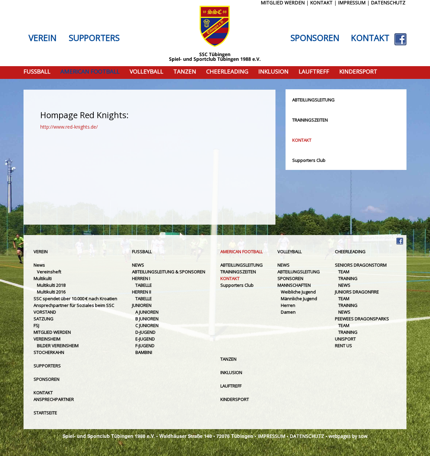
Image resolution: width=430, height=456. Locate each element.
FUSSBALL (37, 72)
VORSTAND (45, 312)
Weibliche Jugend (298, 292)
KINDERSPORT (358, 72)
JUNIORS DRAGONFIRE (357, 292)
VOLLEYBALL (146, 72)
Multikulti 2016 (51, 292)
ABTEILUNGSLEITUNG (313, 100)
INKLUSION (273, 72)
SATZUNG (43, 319)
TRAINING (347, 278)
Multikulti (43, 278)
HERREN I (141, 278)
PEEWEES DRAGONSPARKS (362, 319)
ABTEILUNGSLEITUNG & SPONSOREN (168, 272)
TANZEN (184, 72)
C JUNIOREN (147, 325)
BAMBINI (143, 352)
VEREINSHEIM (47, 339)
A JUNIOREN (147, 312)
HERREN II (141, 292)
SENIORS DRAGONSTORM (361, 265)
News (39, 265)
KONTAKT (370, 38)
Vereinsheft (49, 272)
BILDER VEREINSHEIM (58, 346)
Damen (288, 312)
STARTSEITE (45, 413)
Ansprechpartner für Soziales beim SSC (74, 305)
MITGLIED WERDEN (52, 332)
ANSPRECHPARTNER (54, 399)
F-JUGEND (145, 346)
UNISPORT (345, 339)
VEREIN (42, 38)
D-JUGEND (145, 332)
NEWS (138, 265)
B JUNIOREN (147, 319)
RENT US (343, 346)
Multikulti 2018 (51, 285)
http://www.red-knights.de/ (69, 127)
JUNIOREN (142, 305)
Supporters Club (309, 160)
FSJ (36, 325)
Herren (288, 305)
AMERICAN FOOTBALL (90, 72)
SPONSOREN (315, 38)
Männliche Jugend (299, 298)
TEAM (343, 272)
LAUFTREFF (314, 72)
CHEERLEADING (227, 72)
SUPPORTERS (94, 38)
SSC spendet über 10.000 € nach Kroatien (75, 298)
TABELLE (143, 285)
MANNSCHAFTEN (294, 285)
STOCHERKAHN (49, 352)
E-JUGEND (145, 339)
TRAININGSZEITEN (310, 120)
